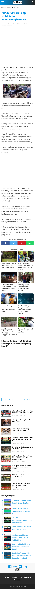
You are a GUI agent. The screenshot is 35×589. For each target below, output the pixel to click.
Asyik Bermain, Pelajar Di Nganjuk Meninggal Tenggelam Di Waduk (9, 332)
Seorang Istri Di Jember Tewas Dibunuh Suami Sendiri (23, 287)
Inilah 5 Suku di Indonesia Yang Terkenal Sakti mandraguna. (22, 411)
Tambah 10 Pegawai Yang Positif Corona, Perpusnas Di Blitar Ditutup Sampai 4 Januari (25, 309)
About (7, 577)
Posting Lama (28, 399)
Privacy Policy (24, 577)
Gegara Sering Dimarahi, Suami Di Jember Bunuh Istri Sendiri (8, 308)
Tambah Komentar (6, 26)
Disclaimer (17, 580)
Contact (14, 577)
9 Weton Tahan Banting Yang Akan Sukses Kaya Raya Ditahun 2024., (22, 457)
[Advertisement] (17, 46)
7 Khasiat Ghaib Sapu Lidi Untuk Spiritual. (20, 475)
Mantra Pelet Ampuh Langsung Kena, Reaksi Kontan (21, 511)
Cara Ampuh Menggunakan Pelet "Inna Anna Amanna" (22, 520)
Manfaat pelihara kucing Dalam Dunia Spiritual (20, 429)
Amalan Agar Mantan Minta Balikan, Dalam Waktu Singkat (20, 537)
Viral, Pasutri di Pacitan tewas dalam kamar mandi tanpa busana (25, 266)
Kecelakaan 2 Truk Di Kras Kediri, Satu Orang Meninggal (8, 265)
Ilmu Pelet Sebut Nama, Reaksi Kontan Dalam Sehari (21, 546)
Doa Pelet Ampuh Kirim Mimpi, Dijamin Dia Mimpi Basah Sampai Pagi (21, 555)
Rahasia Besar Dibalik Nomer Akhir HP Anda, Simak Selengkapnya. (22, 485)
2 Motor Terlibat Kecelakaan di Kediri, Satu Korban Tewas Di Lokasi (8, 287)
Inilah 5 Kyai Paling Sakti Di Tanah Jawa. (21, 420)
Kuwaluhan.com (21, 586)
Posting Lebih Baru (8, 399)
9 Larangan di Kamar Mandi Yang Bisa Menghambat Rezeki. (21, 467)
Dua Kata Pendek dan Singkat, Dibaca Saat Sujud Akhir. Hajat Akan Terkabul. (22, 439)
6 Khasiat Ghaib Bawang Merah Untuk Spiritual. (22, 447)
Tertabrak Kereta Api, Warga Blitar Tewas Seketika (25, 331)
